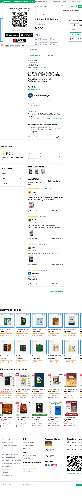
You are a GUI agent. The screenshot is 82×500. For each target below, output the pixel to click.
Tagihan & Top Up (28, 442)
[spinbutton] (74, 25)
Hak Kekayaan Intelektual (9, 445)
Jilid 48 (55, 44)
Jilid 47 (44, 44)
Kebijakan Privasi (28, 472)
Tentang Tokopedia (41, 1)
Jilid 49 (34, 49)
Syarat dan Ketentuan (29, 469)
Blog (3, 451)
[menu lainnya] (63, 189)
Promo (65, 1)
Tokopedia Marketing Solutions (11, 460)
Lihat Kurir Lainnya (58, 119)
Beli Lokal (5, 472)
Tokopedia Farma (7, 466)
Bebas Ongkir (27, 448)
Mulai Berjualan (55, 1)
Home (2, 15)
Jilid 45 (55, 39)
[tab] (35, 55)
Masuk (73, 6)
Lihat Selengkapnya (34, 89)
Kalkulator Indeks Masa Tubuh (11, 463)
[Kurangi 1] (71, 25)
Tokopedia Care (75, 1)
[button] (72, 10)
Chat (73, 39)
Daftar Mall (26, 458)
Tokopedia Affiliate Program (10, 454)
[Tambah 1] (78, 25)
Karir (3, 448)
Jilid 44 (44, 39)
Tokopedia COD (28, 445)
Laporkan (61, 137)
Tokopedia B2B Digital (8, 457)
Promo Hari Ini (6, 469)
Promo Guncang (7, 475)
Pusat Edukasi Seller (29, 455)
